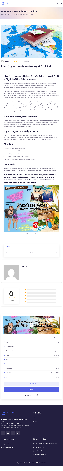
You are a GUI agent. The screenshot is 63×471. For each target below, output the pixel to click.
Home (3, 14)
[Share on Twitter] (37, 395)
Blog (36, 421)
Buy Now (31, 389)
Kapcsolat (6, 444)
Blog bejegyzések (8, 447)
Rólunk (36, 418)
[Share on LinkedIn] (30, 395)
